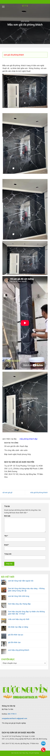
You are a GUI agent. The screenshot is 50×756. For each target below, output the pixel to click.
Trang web (7, 554)
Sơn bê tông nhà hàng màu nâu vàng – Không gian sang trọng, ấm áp (26, 589)
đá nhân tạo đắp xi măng (18, 627)
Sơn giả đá (25, 21)
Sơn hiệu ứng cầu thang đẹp (19, 604)
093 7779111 (12, 714)
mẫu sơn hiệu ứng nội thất (18, 619)
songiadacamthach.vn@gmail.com (14, 718)
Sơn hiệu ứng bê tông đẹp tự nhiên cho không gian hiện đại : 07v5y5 (26, 612)
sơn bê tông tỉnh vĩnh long (18, 596)
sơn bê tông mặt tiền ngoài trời (20, 581)
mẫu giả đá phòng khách (39, 492)
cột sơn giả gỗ (7, 492)
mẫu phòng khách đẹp (28, 439)
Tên (6, 536)
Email (6, 545)
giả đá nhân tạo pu (15, 635)
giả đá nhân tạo (14, 642)
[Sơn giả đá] (25, 5)
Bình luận (7, 516)
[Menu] (3, 7)
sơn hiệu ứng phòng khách (18, 650)
